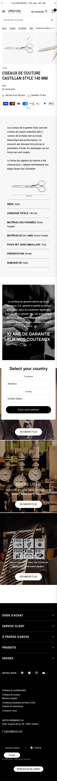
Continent (28, 376)
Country (28, 391)
